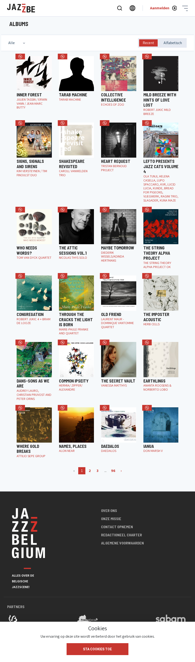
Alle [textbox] (11, 42)
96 (113, 470)
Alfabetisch (173, 42)
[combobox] (17, 43)
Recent (148, 42)
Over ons (109, 510)
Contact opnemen (117, 526)
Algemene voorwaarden (122, 543)
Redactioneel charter (121, 535)
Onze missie (111, 518)
